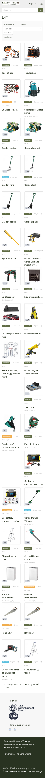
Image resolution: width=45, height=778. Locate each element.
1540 (27, 357)
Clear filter (7, 33)
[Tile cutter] (33, 386)
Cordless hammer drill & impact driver (10, 673)
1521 (27, 283)
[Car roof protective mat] (11, 312)
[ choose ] (13, 24)
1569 (4, 581)
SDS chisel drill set (33, 297)
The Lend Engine (23, 754)
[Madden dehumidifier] (11, 573)
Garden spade (9, 222)
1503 (4, 59)
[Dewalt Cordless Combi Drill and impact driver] (33, 237)
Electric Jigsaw (31, 444)
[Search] (40, 10)
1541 (27, 394)
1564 (4, 542)
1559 (27, 467)
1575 (4, 656)
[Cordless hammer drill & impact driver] (11, 648)
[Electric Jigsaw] (33, 423)
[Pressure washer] (33, 312)
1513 (4, 171)
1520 (5, 283)
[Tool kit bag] (11, 52)
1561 (27, 504)
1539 (4, 357)
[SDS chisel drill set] (33, 276)
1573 (27, 619)
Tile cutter (29, 407)
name (35, 684)
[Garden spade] (11, 200)
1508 (5, 134)
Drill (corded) (8, 297)
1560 (5, 504)
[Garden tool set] (11, 127)
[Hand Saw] (11, 611)
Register (32, 3)
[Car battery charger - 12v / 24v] (33, 460)
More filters (7, 37)
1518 (4, 245)
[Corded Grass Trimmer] (33, 496)
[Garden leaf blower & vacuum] (11, 423)
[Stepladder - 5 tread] (11, 535)
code (6, 687)
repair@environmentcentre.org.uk (19, 744)
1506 (5, 96)
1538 (27, 320)
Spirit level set (9, 258)
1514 (27, 171)
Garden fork (8, 185)
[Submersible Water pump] (33, 88)
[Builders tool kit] (11, 88)
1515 (4, 208)
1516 (27, 208)
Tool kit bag (8, 73)
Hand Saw (7, 633)
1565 (27, 542)
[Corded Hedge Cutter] (33, 535)
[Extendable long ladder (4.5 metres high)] (11, 349)
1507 (27, 96)
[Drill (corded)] (11, 276)
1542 (4, 430)
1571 (4, 619)
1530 (4, 320)
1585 (27, 656)
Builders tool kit (10, 110)
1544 (27, 430)
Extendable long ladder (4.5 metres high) (11, 373)
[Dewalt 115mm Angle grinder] (33, 349)
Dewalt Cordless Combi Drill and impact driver (32, 261)
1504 (27, 59)
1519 (27, 245)
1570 (27, 581)
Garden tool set (9, 148)
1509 (27, 134)
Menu (40, 4)
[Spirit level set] (11, 237)
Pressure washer (32, 334)
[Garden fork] (11, 164)
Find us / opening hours (15, 747)
